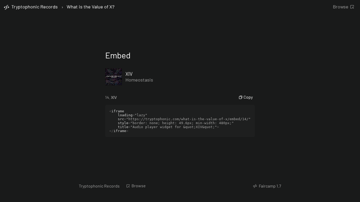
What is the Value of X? (90, 7)
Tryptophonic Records (99, 185)
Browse (340, 6)
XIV (129, 74)
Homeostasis (139, 80)
